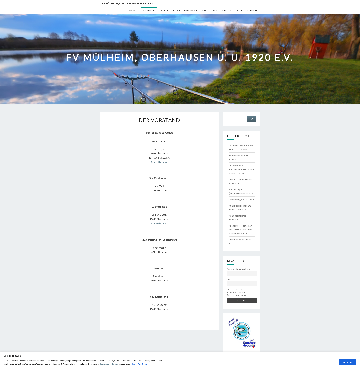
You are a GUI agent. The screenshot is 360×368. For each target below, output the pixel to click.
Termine (162, 10)
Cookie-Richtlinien (139, 364)
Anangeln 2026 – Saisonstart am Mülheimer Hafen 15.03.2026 (242, 169)
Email (229, 279)
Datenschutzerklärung (109, 364)
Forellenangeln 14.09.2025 (241, 199)
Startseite (134, 10)
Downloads (189, 10)
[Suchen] (251, 119)
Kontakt (214, 10)
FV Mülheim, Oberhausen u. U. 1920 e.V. (128, 3)
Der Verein (147, 10)
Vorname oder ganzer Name (238, 269)
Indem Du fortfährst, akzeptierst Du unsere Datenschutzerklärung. (237, 292)
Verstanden (347, 362)
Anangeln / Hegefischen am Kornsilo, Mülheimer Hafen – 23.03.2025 (240, 229)
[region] (180, 360)
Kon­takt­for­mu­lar (159, 162)
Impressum (227, 10)
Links (204, 10)
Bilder (175, 10)
